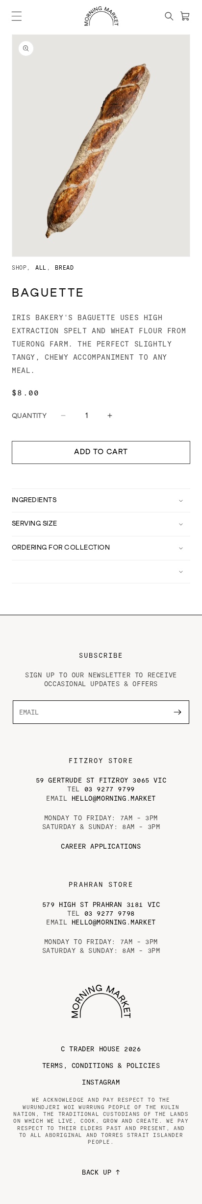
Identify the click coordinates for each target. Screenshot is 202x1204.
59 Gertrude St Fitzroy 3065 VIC (101, 780)
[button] (16, 16)
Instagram (101, 1082)
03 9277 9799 (109, 789)
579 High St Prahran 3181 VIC (101, 904)
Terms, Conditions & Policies (101, 1065)
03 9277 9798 (109, 913)
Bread (64, 267)
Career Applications (101, 846)
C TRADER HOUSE (101, 1048)
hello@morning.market (114, 798)
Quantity (29, 416)
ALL (41, 267)
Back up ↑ (101, 1172)
